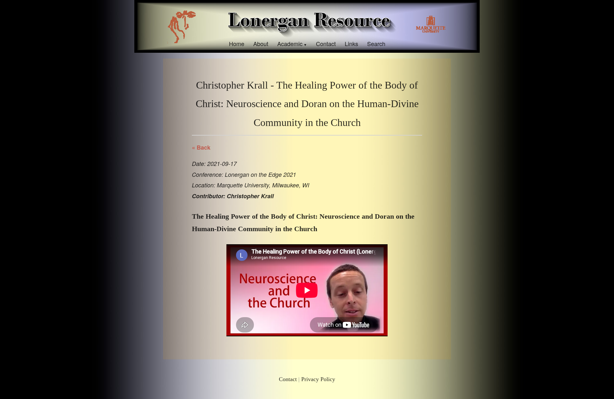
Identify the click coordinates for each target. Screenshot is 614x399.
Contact (326, 43)
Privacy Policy (318, 379)
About (260, 43)
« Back (201, 147)
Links (351, 43)
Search (376, 43)
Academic (290, 43)
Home (236, 43)
